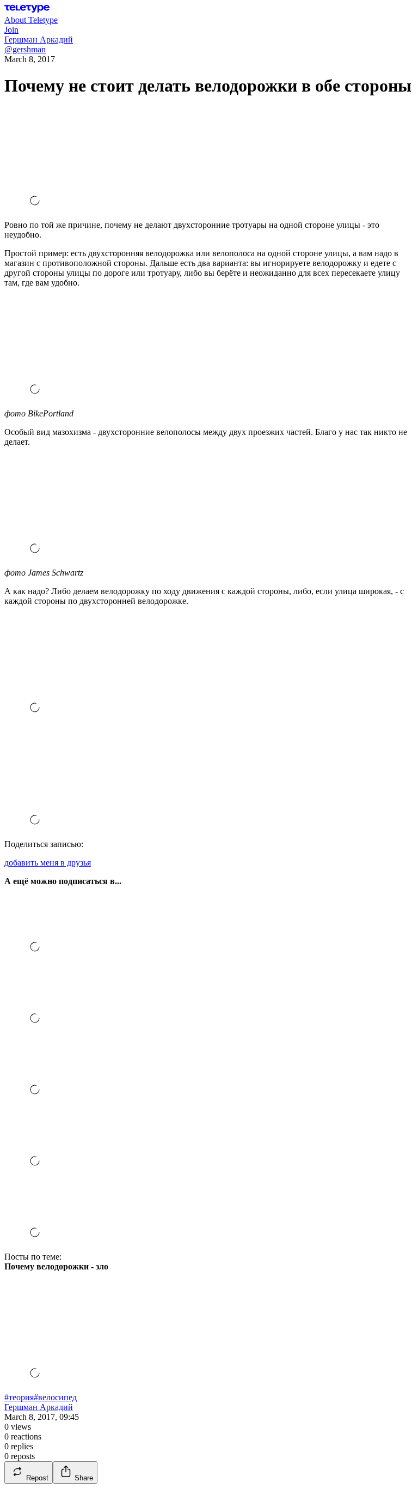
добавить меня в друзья (47, 862)
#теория (19, 1397)
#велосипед (55, 1397)
